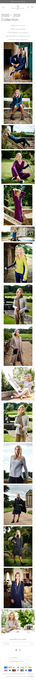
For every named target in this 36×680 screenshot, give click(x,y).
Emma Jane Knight (11, 674)
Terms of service (18, 676)
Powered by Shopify (21, 674)
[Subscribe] (31, 644)
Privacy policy (9, 676)
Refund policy (30, 674)
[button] (3, 7)
